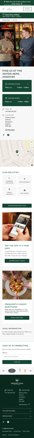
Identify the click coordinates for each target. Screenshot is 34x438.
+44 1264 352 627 (10, 111)
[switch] (29, 221)
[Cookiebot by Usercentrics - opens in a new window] (24, 185)
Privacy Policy (26, 431)
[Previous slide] (3, 370)
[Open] (3, 9)
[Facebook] (3, 135)
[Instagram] (8, 135)
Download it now (17, 261)
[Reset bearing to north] (31, 147)
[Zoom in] (31, 142)
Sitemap (4, 435)
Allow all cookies (17, 245)
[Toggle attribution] (32, 165)
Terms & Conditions (13, 435)
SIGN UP (17, 362)
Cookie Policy (17, 431)
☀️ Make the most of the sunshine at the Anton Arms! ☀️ (17, 3)
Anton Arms (6, 20)
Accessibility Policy (7, 431)
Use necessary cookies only (17, 251)
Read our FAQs (17, 317)
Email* (4, 353)
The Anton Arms (8, 411)
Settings (25, 240)
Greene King (7, 416)
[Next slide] (30, 370)
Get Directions (10, 129)
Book (27, 9)
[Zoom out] (31, 144)
